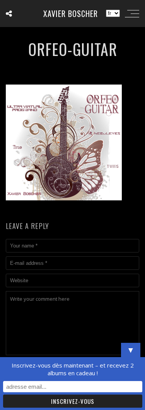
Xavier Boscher (70, 13)
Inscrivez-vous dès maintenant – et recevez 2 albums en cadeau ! (73, 369)
